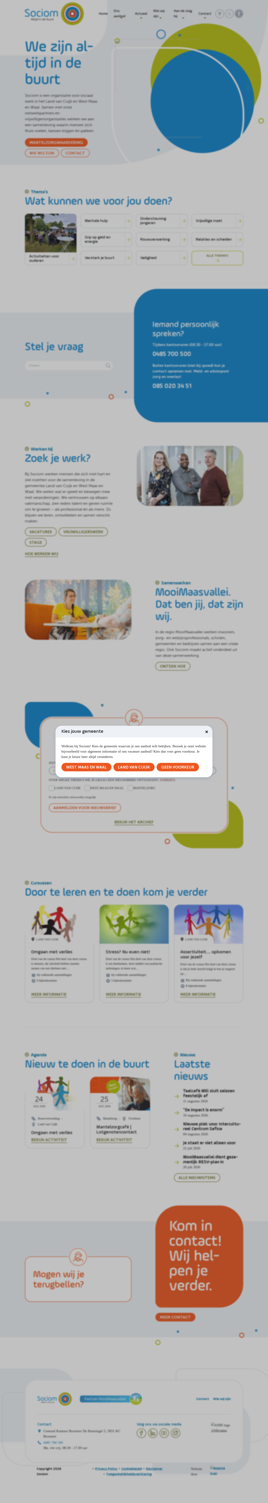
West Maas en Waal (86, 767)
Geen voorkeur (177, 767)
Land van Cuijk (134, 767)
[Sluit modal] (206, 731)
